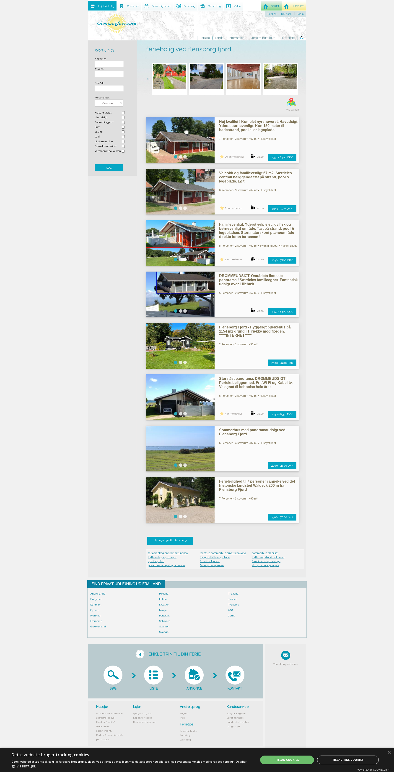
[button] (129, 766)
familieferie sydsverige (266, 561)
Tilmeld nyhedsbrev (285, 664)
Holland (163, 593)
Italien (163, 599)
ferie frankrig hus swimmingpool (168, 553)
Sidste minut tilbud (262, 38)
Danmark (95, 604)
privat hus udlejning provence (166, 565)
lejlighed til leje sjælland (215, 557)
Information (236, 38)
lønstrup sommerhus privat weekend (223, 553)
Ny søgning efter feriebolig (170, 540)
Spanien (164, 626)
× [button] (389, 752)
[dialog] (197, 760)
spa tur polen (156, 561)
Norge (163, 610)
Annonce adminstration (109, 713)
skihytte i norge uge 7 (265, 565)
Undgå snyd (233, 726)
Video (260, 156)
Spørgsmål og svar (105, 717)
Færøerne (96, 621)
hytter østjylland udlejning (268, 557)
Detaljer (241, 762)
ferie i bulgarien (210, 561)
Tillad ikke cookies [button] (348, 760)
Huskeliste (288, 38)
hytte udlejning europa (162, 557)
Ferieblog (185, 735)
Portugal (164, 615)
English (272, 14)
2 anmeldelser (233, 208)
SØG (109, 167)
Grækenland (98, 626)
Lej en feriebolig (142, 717)
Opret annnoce (235, 717)
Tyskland (233, 604)
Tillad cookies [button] (287, 760)
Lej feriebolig (106, 6)
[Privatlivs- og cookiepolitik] (301, 38)
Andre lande (97, 593)
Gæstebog (185, 739)
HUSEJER (298, 6)
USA (230, 610)
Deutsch (286, 14)
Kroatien (164, 604)
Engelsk (184, 713)
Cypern (94, 610)
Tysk (182, 717)
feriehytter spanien (212, 565)
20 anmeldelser (234, 156)
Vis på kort (292, 109)
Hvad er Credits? (105, 722)
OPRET (275, 6)
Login (300, 14)
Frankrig (95, 615)
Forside (205, 38)
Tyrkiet (232, 599)
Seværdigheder (188, 731)
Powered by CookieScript (374, 769)
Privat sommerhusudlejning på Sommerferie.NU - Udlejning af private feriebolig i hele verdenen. (117, 23)
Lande (219, 38)
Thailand (233, 593)
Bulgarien (96, 599)
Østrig (231, 615)
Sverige (163, 632)
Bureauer (133, 6)
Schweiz (164, 621)
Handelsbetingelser (144, 722)
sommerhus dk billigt (265, 553)
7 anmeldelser (233, 259)
